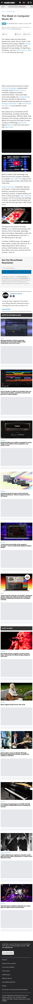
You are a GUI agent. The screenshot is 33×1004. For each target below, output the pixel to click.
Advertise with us (7, 978)
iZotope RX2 (23, 97)
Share (5, 34)
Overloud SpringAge (9, 88)
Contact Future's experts (9, 963)
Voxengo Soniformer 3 (10, 103)
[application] (16, 140)
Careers (4, 986)
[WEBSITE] (14, 296)
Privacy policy (6, 971)
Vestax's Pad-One (8, 187)
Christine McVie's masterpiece (17, 7)
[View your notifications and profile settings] (20, 2)
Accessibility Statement (8, 982)
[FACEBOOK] (11, 296)
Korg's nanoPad (25, 196)
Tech (3, 11)
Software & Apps (11, 11)
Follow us (19, 34)
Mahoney (10, 125)
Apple (10, 229)
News (4, 23)
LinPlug (27, 44)
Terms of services (22, 276)
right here (8, 127)
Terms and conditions (8, 967)
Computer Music (13, 23)
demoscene (22, 123)
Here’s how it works (16, 29)
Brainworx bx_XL (18, 90)
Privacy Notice (24, 278)
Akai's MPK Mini (16, 179)
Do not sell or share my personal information (15, 989)
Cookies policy (6, 974)
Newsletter (28, 34)
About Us (4, 959)
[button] (2, 2)
